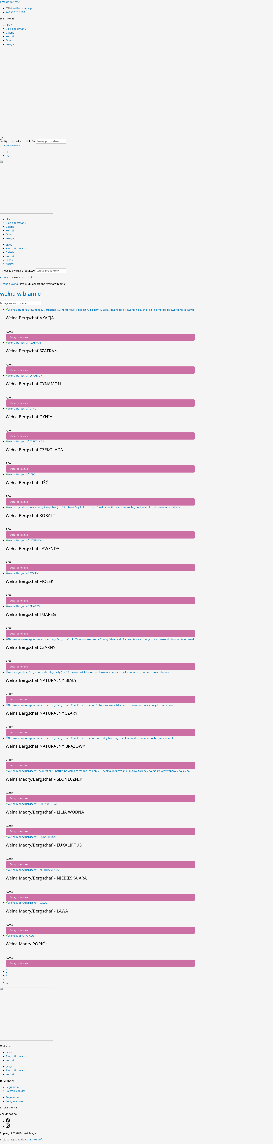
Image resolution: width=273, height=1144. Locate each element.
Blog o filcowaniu (16, 28)
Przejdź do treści (10, 2)
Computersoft (34, 1139)
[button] (136, 18)
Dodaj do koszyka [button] (19, 337)
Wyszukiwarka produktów (20, 141)
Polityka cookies (15, 1091)
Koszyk (10, 44)
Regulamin (12, 1087)
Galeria (10, 32)
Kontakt (10, 36)
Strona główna (9, 284)
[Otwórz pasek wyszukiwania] (1, 137)
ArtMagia (6, 277)
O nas (9, 40)
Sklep (9, 25)
